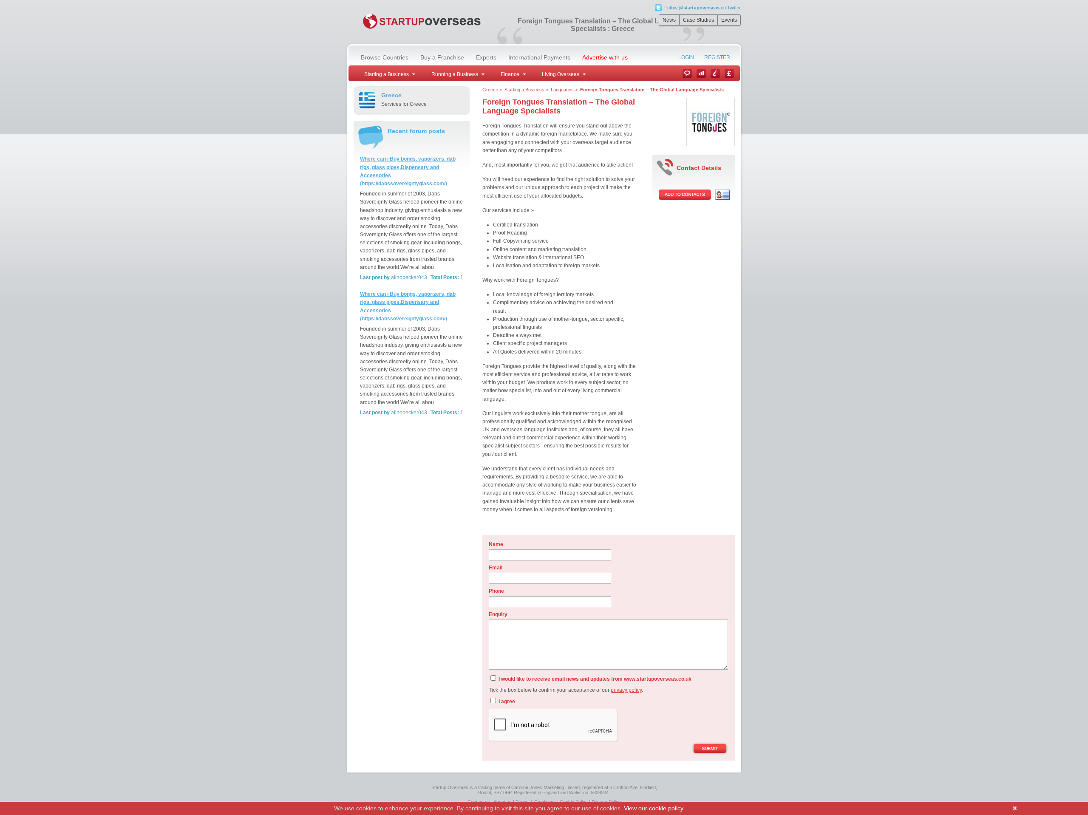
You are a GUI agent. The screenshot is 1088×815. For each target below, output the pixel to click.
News (669, 20)
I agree (506, 702)
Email (495, 568)
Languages (562, 89)
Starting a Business (524, 89)
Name (496, 544)
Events (729, 20)
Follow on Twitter (702, 7)
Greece (490, 89)
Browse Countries (384, 57)
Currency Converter (729, 73)
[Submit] (709, 749)
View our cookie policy (653, 808)
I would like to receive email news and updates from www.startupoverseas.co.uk (594, 679)
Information (715, 73)
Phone (496, 591)
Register (717, 57)
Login (686, 57)
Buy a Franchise (442, 57)
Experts (486, 57)
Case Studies (698, 20)
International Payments (539, 57)
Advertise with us (605, 57)
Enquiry (498, 614)
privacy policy (626, 690)
